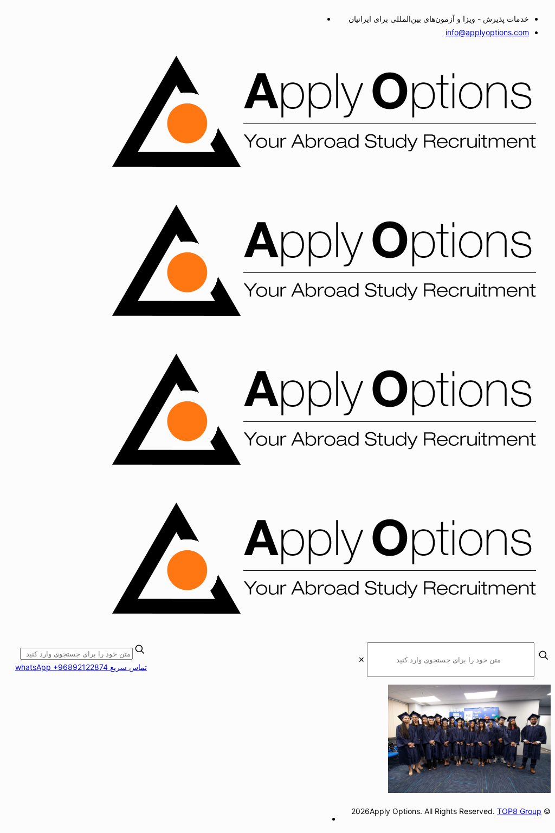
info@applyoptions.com (487, 32)
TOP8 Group (519, 811)
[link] (361, 659)
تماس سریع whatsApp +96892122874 (81, 667)
